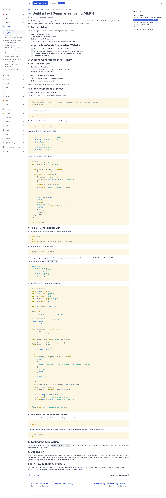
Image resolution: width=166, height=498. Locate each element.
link (80, 470)
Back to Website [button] (40, 3)
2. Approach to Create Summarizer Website (147, 17)
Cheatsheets (8, 10)
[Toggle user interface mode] (162, 3)
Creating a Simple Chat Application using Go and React (13, 46)
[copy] (127, 100)
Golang (6, 75)
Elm (5, 18)
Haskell (6, 79)
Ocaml (6, 113)
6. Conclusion (138, 27)
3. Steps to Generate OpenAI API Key (145, 20)
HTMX (6, 83)
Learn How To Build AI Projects (143, 29)
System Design (9, 143)
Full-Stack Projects (10, 27)
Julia (5, 92)
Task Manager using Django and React (13, 70)
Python (6, 122)
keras (5, 96)
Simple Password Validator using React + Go (12, 65)
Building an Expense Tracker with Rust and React (13, 41)
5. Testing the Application (142, 24)
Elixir (5, 14)
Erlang (6, 23)
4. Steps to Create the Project (143, 22)
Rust (5, 130)
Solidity (6, 138)
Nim (5, 105)
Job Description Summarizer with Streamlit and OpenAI (13, 55)
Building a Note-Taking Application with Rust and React (13, 36)
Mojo (5, 100)
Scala (5, 134)
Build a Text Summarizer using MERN (12, 32)
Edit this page (35, 475)
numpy (6, 109)
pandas (6, 117)
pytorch (6, 126)
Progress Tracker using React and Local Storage (13, 60)
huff (5, 88)
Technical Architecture (11, 147)
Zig (5, 151)
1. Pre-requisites (139, 15)
